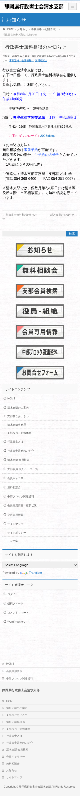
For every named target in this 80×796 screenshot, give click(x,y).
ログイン (12, 594)
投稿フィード (15, 603)
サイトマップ (15, 524)
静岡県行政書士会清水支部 (35, 786)
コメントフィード (18, 612)
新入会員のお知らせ (64, 214)
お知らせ (11, 770)
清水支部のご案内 (18, 407)
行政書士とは (15, 441)
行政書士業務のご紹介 (20, 450)
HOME (11, 398)
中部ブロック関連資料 (20, 496)
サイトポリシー (16, 532)
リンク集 (12, 540)
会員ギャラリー (16, 478)
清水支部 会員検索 (18, 459)
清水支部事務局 (16, 424)
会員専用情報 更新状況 (22, 505)
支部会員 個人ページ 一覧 (22, 469)
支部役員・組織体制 (19, 433)
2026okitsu (48, 135)
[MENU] (72, 6)
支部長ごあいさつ (18, 416)
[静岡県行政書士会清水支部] (33, 8)
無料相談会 (41, 60)
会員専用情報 (15, 514)
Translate (35, 572)
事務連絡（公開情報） (21, 60)
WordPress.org (16, 621)
